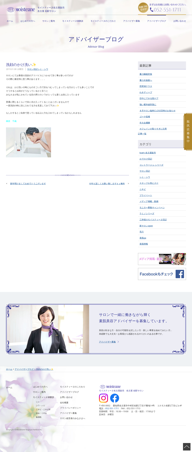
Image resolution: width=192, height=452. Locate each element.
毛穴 (142, 231)
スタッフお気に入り (149, 183)
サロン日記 (32, 69)
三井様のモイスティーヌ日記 (153, 219)
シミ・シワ (43, 69)
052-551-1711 (112, 408)
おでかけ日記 (146, 158)
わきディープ (146, 92)
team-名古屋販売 (148, 152)
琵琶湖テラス (146, 86)
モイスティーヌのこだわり (103, 20)
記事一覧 (142, 133)
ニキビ (143, 189)
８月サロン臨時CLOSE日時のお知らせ (158, 110)
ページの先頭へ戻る (186, 447)
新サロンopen (146, 225)
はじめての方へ (27, 20)
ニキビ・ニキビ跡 (43, 409)
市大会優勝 (145, 122)
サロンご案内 (48, 20)
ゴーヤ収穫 (145, 116)
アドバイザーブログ (156, 20)
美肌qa (143, 237)
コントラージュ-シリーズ (151, 164)
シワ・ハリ (40, 405)
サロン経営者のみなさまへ (72, 418)
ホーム (10, 20)
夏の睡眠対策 (146, 74)
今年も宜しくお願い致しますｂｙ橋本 (107, 183)
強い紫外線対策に (148, 104)
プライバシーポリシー (70, 407)
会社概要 (64, 402)
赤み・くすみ (41, 413)
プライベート (146, 195)
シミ (38, 401)
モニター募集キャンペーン (152, 207)
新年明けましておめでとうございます (28, 183)
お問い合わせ (179, 20)
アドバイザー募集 (131, 20)
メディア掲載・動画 (149, 201)
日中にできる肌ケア (149, 98)
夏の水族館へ (146, 80)
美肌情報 (144, 243)
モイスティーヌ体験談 (72, 20)
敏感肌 (38, 417)
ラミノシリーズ (147, 213)
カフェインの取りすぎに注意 (153, 128)
